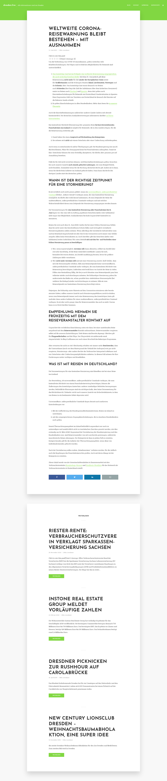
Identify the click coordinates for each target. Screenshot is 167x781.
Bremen (79, 465)
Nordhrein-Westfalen (94, 465)
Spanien (84, 91)
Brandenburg (70, 465)
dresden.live (9, 5)
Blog (128, 5)
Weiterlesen (56, 576)
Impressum (145, 5)
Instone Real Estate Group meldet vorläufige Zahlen (76, 605)
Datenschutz (155, 5)
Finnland (73, 91)
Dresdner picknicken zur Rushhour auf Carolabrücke (78, 667)
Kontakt (136, 5)
